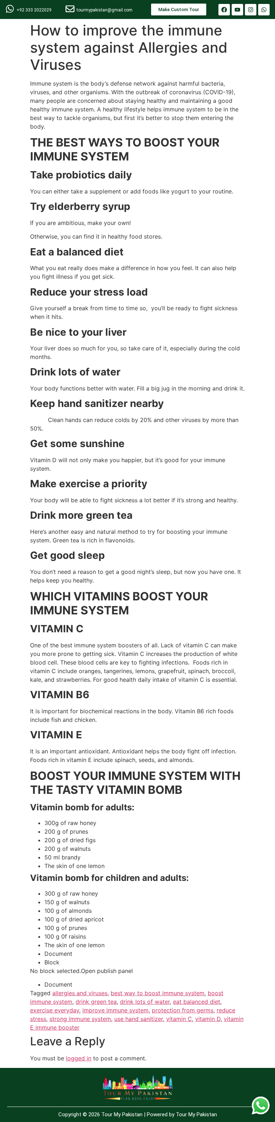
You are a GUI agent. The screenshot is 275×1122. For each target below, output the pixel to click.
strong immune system (80, 1018)
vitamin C (179, 1018)
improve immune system (115, 1010)
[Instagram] (250, 9)
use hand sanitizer (138, 1018)
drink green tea (96, 1001)
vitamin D (208, 1018)
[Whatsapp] (264, 9)
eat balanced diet (196, 1001)
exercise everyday (54, 1010)
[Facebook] (224, 9)
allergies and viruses (79, 993)
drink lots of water (145, 1001)
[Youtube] (237, 9)
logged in (78, 1058)
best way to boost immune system (157, 993)
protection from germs (182, 1010)
